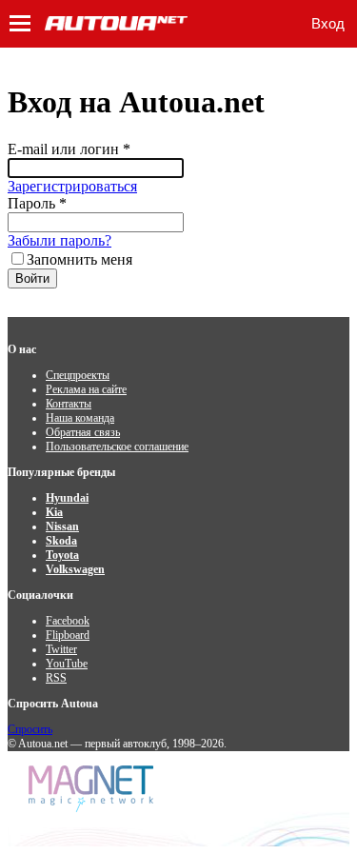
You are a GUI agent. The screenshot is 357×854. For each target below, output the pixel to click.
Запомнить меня (79, 259)
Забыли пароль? (59, 240)
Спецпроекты (77, 375)
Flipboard (67, 635)
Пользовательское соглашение (117, 446)
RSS (56, 678)
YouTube (67, 663)
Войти (32, 278)
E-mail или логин (69, 149)
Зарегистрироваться (72, 186)
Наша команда (80, 418)
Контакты (68, 403)
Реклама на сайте (86, 389)
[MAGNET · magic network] (93, 788)
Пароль (37, 203)
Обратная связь (83, 432)
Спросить (30, 729)
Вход (328, 23)
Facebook (67, 620)
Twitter (61, 649)
